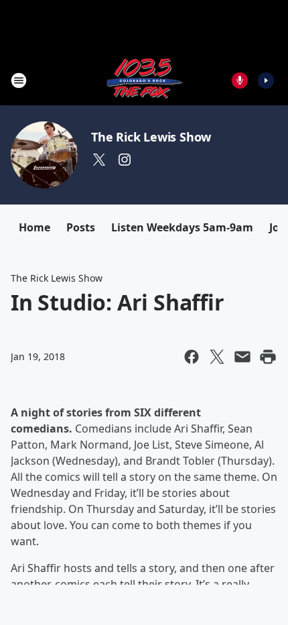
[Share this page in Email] (242, 356)
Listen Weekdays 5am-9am (182, 227)
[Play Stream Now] (266, 80)
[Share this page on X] (217, 356)
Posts (80, 227)
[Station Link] (144, 80)
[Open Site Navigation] (19, 80)
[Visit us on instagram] (125, 160)
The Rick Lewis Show (151, 137)
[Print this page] (268, 356)
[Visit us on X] (99, 160)
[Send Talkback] (240, 80)
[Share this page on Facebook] (191, 356)
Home (34, 227)
